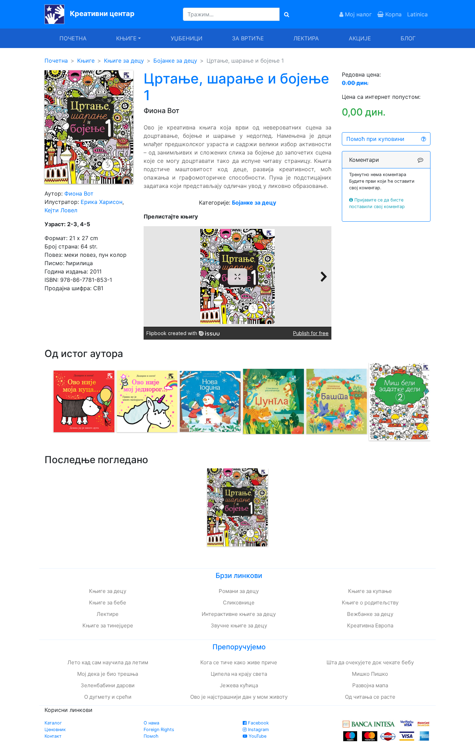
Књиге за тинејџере (107, 625)
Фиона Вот (79, 193)
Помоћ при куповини (375, 138)
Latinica (417, 14)
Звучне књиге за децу (239, 625)
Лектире (108, 614)
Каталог (53, 723)
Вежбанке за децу (370, 614)
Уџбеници (186, 38)
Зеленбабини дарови (108, 685)
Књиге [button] (126, 38)
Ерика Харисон (101, 201)
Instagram (258, 729)
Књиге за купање (370, 591)
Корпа (393, 14)
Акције (360, 38)
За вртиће (248, 38)
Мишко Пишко (370, 674)
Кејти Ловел (61, 210)
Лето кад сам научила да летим (107, 662)
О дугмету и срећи (107, 697)
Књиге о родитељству (370, 602)
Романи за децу (239, 591)
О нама (151, 723)
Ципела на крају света (239, 674)
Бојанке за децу (175, 60)
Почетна (73, 38)
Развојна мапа (370, 685)
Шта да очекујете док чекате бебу (370, 662)
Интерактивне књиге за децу (239, 614)
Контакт (53, 736)
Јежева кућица (239, 685)
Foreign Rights (159, 729)
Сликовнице (239, 602)
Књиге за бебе (107, 602)
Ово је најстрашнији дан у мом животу (239, 697)
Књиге (86, 60)
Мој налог (357, 14)
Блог (408, 38)
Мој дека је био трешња (107, 674)
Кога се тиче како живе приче (238, 662)
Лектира (306, 38)
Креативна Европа (370, 625)
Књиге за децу (124, 60)
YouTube (256, 736)
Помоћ (151, 736)
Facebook (258, 723)
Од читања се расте (370, 697)
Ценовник (55, 729)
